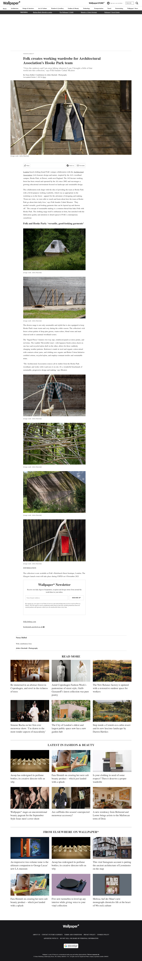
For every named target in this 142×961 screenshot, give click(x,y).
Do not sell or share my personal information (79, 938)
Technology (86, 8)
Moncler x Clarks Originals (89, 12)
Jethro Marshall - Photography (57, 75)
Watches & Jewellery (57, 8)
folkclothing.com (29, 621)
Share (28, 165)
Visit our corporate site (93, 954)
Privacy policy (89, 935)
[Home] (4, 9)
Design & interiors (28, 8)
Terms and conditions (73, 935)
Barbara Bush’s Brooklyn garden (42, 12)
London (26, 172)
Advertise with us (51, 938)
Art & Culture (42, 8)
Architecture (15, 8)
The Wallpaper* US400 (66, 12)
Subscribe (128, 3)
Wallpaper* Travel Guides (112, 12)
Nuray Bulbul (30, 75)
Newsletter (82, 165)
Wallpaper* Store (132, 8)
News (44, 77)
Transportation (98, 8)
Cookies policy (103, 935)
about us (36, 935)
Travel (109, 8)
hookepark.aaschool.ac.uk (33, 626)
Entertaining (119, 8)
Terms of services (48, 603)
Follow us (71, 165)
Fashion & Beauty (73, 8)
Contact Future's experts (52, 935)
